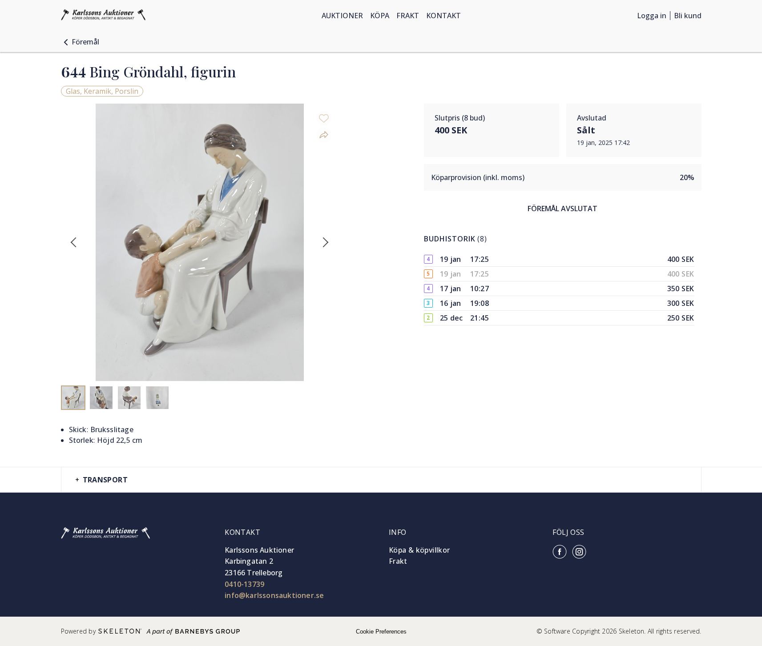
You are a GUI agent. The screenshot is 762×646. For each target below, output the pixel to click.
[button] (80, 42)
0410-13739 (244, 584)
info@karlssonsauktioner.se (274, 595)
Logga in (651, 15)
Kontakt (443, 15)
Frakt (407, 15)
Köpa (379, 15)
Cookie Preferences (381, 631)
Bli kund (688, 15)
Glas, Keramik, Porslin (102, 91)
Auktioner (342, 15)
